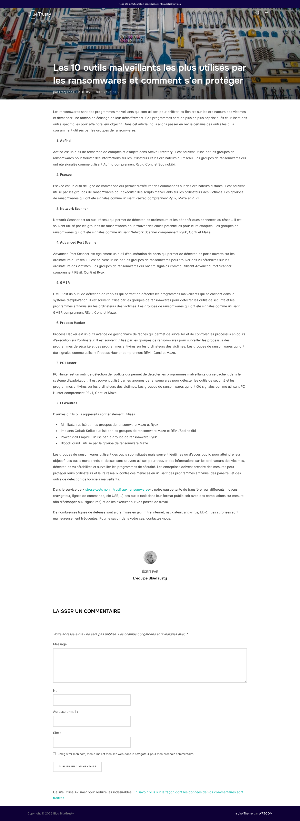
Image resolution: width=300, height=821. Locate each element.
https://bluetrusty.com (170, 4)
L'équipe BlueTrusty (74, 92)
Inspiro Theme (243, 813)
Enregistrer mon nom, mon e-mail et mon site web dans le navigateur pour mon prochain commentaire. (126, 754)
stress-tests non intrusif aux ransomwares (117, 489)
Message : (61, 644)
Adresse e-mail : (65, 712)
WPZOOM (265, 813)
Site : (57, 733)
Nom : (57, 691)
